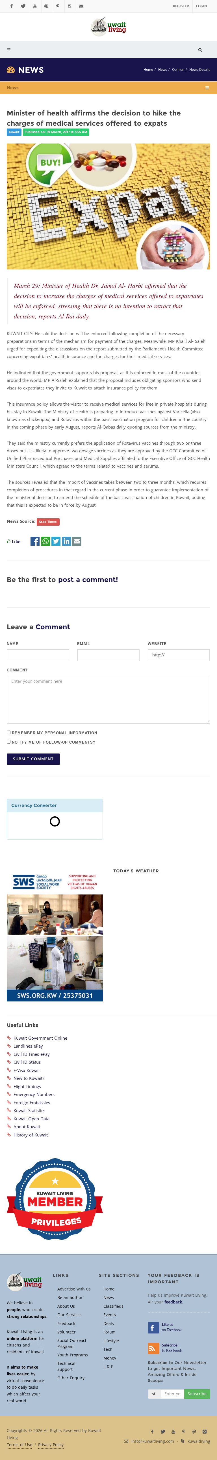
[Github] (47, 6)
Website (157, 644)
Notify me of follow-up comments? (53, 742)
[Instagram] (70, 6)
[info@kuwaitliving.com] (82, 6)
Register (181, 6)
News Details (199, 70)
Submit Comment (33, 759)
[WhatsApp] (45, 542)
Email (83, 644)
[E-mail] (76, 542)
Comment (17, 670)
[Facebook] (12, 6)
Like (16, 542)
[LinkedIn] (66, 542)
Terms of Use (19, 1445)
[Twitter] (24, 6)
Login (201, 6)
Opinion (178, 70)
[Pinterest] (58, 6)
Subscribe (197, 1394)
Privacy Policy (51, 1445)
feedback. (173, 1302)
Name (13, 644)
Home (148, 70)
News (162, 70)
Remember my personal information (53, 732)
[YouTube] (35, 6)
